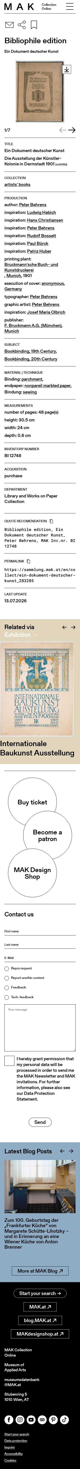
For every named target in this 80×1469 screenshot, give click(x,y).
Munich (13, 275)
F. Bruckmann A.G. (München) (33, 325)
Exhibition (17, 634)
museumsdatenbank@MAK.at (21, 1382)
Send (40, 1122)
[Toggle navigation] (69, 6)
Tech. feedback (22, 997)
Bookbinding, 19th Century (30, 351)
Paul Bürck (37, 243)
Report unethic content (27, 977)
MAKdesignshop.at (37, 1333)
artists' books (17, 184)
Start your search (37, 1293)
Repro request (21, 968)
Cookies (10, 1460)
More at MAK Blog (38, 1271)
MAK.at (37, 1306)
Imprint (9, 1447)
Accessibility (13, 1453)
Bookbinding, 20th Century (30, 359)
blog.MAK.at (37, 1320)
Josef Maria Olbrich (46, 312)
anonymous (53, 283)
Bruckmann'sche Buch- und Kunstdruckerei (31, 267)
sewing (30, 392)
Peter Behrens (32, 204)
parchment (32, 379)
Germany (13, 289)
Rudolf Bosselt (41, 236)
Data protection (15, 1440)
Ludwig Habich (41, 212)
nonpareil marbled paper (47, 385)
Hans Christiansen (45, 220)
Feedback (18, 987)
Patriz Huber (39, 251)
